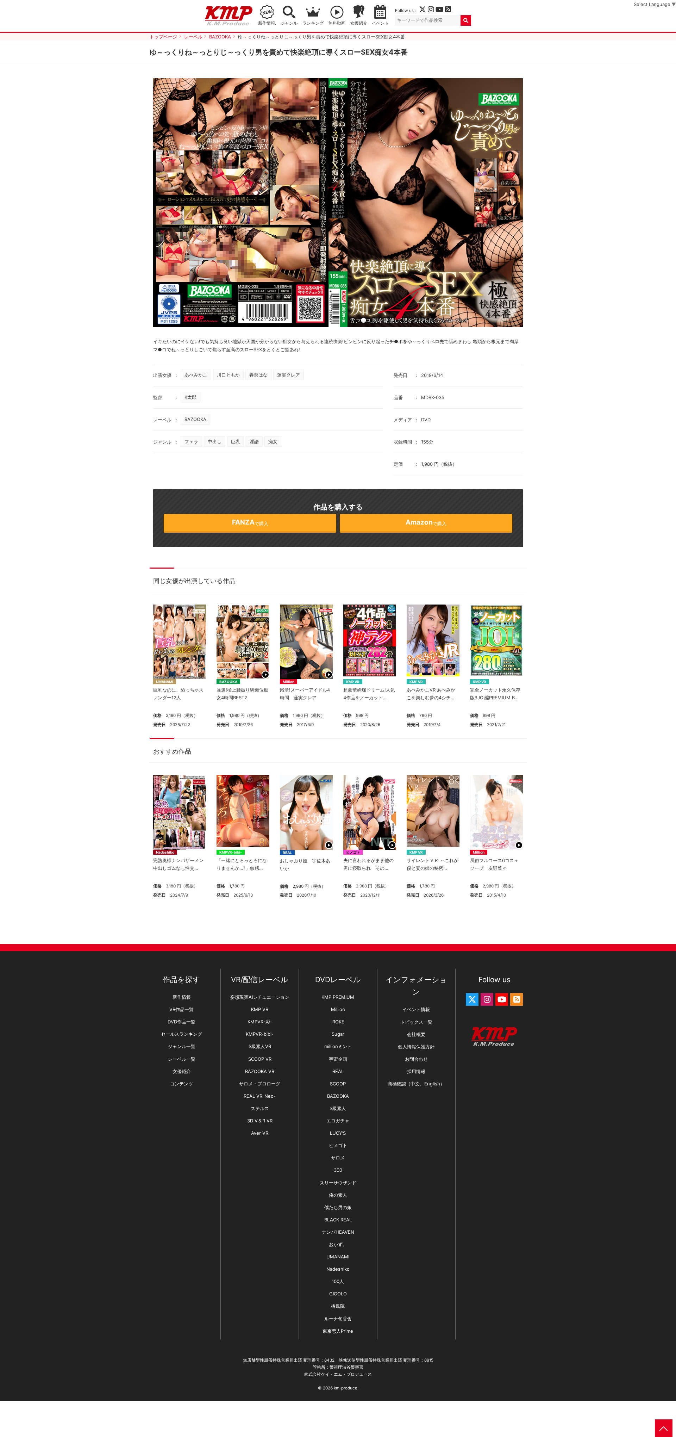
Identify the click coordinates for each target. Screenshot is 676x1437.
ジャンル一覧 (181, 1046)
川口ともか (228, 375)
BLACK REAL (338, 1219)
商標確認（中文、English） (416, 1083)
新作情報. (267, 23)
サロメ (338, 1157)
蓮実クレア (288, 375)
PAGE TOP (663, 1428)
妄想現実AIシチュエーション (259, 997)
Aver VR (259, 1133)
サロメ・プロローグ (259, 1083)
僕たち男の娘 (338, 1207)
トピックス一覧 (416, 1022)
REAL (287, 852)
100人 (338, 1281)
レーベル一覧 (181, 1059)
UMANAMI (164, 682)
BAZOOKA (195, 419)
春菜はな (258, 375)
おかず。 (338, 1244)
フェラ (191, 441)
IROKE (337, 1021)
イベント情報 (416, 1009)
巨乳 (235, 441)
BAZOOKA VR (259, 1071)
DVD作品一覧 (181, 1021)
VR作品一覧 (181, 1009)
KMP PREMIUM (337, 997)
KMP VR (352, 682)
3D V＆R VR (260, 1120)
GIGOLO (338, 1293)
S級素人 (338, 1108)
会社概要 (416, 1034)
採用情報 (416, 1071)
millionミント (338, 1046)
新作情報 (182, 997)
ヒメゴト (353, 852)
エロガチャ (337, 1120)
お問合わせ (416, 1059)
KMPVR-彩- (260, 1021)
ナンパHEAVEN (338, 1232)
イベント (380, 23)
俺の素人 (338, 1195)
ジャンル (289, 23)
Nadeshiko (165, 852)
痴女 (272, 441)
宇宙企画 (338, 1059)
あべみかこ (195, 375)
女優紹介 (358, 23)
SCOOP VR (259, 1059)
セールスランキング (181, 1034)
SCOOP (338, 1083)
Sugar (338, 1034)
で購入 (250, 522)
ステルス (260, 1108)
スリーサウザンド (338, 1182)
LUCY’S (338, 1133)
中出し (214, 441)
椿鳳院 (338, 1306)
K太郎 (190, 397)
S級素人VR (260, 1046)
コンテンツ (181, 1083)
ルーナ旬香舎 (338, 1318)
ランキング (313, 23)
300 (338, 1170)
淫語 (254, 441)
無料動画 (336, 23)
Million (288, 682)
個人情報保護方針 (416, 1046)
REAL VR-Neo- (260, 1096)
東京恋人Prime (338, 1331)
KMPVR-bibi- (230, 852)
